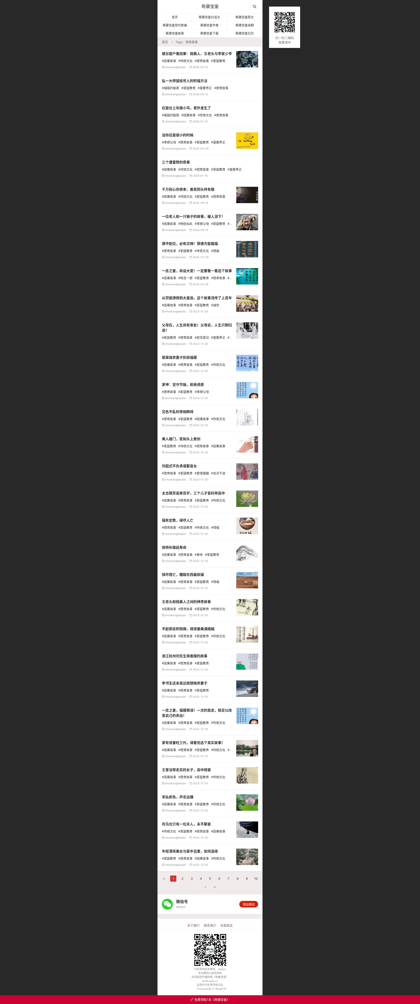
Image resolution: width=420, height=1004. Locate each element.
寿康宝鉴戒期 (244, 25)
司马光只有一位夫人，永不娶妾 (186, 824)
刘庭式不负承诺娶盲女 (179, 466)
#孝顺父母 (169, 142)
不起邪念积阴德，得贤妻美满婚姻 (188, 629)
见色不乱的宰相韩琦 (177, 412)
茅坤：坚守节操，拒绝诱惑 (183, 384)
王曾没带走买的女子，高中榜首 (186, 770)
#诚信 (215, 305)
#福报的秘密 (170, 88)
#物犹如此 (185, 223)
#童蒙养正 (205, 88)
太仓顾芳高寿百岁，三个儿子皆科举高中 (193, 493)
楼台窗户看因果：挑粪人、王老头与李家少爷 (197, 53)
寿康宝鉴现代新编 (175, 25)
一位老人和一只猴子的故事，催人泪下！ (193, 216)
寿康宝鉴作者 (209, 25)
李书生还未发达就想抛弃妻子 (184, 683)
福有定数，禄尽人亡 (177, 520)
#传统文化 (185, 61)
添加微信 (249, 904)
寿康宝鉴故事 (175, 33)
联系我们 (210, 925)
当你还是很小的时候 (177, 135)
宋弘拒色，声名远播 (177, 797)
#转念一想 (185, 278)
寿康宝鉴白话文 (209, 17)
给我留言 (226, 925)
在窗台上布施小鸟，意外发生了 (186, 108)
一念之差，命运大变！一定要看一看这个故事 (197, 271)
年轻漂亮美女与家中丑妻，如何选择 (190, 851)
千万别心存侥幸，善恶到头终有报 (188, 189)
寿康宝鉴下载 (209, 33)
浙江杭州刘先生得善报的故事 (184, 656)
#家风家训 (202, 337)
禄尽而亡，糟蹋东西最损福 (183, 574)
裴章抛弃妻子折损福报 (179, 357)
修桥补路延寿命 (174, 547)
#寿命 (199, 554)
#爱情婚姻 (202, 473)
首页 (175, 17)
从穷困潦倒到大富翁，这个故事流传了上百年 (197, 298)
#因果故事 (169, 61)
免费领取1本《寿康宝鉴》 (210, 999)
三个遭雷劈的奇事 (176, 162)
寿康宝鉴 (210, 6)
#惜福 (215, 251)
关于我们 (193, 925)
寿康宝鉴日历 (244, 33)
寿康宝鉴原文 (244, 17)
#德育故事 (202, 61)
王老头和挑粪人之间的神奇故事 (186, 602)
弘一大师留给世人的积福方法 (184, 81)
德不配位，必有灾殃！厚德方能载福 (190, 243)
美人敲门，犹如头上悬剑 (181, 439)
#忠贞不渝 (218, 473)
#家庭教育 (218, 61)
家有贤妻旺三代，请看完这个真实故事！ (193, 742)
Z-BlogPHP (219, 988)
